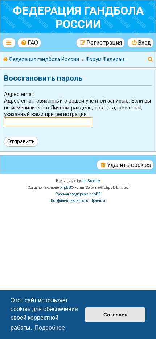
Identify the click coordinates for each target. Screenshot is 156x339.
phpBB (65, 188)
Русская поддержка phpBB (78, 194)
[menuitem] (29, 43)
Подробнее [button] (49, 327)
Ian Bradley (91, 181)
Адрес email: (19, 94)
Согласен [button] (115, 315)
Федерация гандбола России (78, 17)
